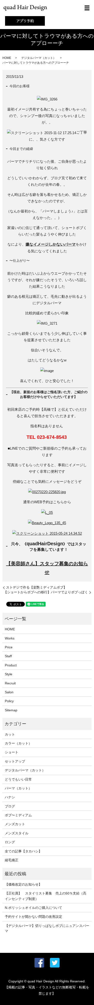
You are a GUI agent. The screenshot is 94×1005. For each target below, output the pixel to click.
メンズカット (15, 824)
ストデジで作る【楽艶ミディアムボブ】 (36, 587)
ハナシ (10, 797)
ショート (11, 752)
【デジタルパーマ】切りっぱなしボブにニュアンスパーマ (47, 928)
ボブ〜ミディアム (18, 815)
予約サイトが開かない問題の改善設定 (33, 916)
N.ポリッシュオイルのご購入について (33, 908)
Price (9, 647)
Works (9, 638)
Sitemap (11, 710)
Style (8, 674)
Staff (8, 656)
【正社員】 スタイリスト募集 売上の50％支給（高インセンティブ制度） (45, 895)
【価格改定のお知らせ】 (23, 884)
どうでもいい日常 (18, 779)
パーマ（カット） (18, 788)
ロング (10, 842)
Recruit (10, 683)
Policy (9, 701)
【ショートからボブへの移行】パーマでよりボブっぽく (46, 592)
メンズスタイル (16, 833)
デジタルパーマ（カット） (38, 58)
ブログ (10, 806)
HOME (6, 58)
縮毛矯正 (11, 860)
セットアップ (15, 761)
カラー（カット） (18, 743)
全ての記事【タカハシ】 (23, 851)
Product (11, 665)
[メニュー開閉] (87, 8)
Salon (9, 692)
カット (10, 734)
